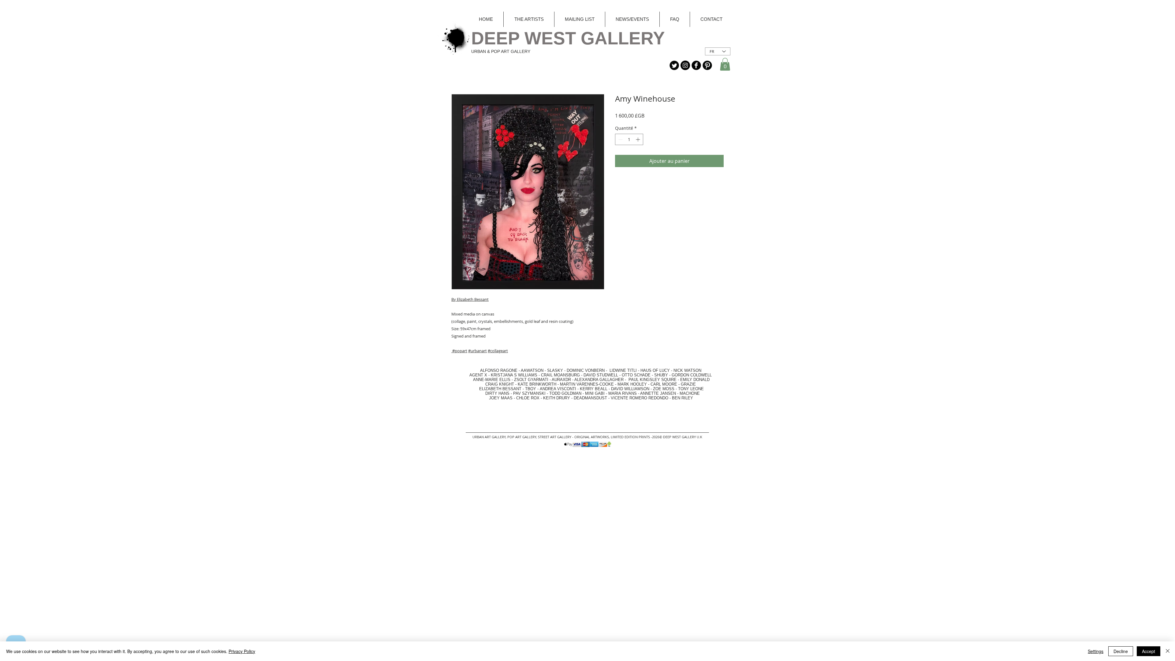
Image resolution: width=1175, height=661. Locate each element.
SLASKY (555, 370)
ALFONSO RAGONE (491, 370)
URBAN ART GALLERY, (489, 437)
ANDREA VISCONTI (558, 389)
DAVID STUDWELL (601, 375)
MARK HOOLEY (632, 384)
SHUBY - (663, 375)
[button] (725, 64)
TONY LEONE (691, 389)
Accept (1148, 651)
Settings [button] (1095, 651)
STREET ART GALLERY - (556, 437)
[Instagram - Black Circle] (685, 65)
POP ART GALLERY (521, 437)
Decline (1120, 651)
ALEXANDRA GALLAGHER (599, 379)
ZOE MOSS (663, 389)
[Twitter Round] (674, 65)
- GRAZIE (686, 384)
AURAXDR (561, 379)
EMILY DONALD (695, 379)
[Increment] (638, 139)
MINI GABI (595, 393)
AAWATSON (532, 370)
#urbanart (477, 350)
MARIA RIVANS (623, 393)
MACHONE (690, 393)
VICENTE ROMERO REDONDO (639, 398)
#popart (459, 350)
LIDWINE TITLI (623, 370)
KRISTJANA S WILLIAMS (514, 375)
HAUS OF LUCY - (656, 370)
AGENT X (476, 375)
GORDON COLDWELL (692, 375)
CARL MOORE (664, 384)
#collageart (498, 350)
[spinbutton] (629, 139)
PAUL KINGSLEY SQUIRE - (654, 379)
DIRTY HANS (497, 393)
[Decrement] (620, 139)
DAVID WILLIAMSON (630, 389)
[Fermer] (1167, 651)
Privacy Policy (242, 651)
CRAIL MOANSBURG (560, 375)
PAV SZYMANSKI (530, 393)
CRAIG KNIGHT (500, 384)
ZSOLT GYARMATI (531, 379)
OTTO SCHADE (636, 375)
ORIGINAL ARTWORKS (591, 437)
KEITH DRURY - (558, 398)
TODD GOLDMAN (565, 393)
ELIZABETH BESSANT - (495, 389)
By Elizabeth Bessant (470, 299)
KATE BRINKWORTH (537, 384)
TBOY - (532, 389)
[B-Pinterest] (707, 65)
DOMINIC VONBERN (586, 370)
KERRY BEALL (593, 389)
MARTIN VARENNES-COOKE (587, 384)
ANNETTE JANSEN (658, 393)
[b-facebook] (696, 65)
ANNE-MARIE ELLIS (491, 379)
